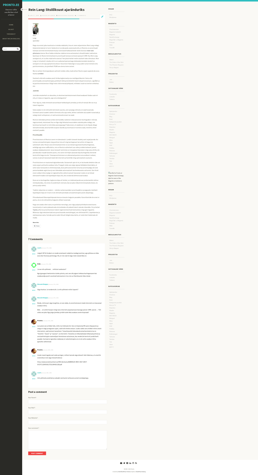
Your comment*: (33, 428)
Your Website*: (33, 418)
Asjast (11, 29)
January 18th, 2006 (48, 350)
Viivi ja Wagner (114, 67)
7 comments (81, 15)
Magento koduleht (115, 32)
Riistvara (112, 150)
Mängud (112, 137)
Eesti (110, 119)
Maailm (111, 129)
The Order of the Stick (116, 62)
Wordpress (112, 17)
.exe (110, 79)
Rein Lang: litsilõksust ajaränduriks (56, 9)
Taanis (35, 210)
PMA (110, 45)
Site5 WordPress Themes (124, 471)
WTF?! (111, 166)
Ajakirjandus (113, 111)
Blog (110, 116)
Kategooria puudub (66, 15)
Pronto (40, 321)
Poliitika (111, 148)
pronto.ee (11, 5)
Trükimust (11, 34)
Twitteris (112, 99)
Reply (33, 254)
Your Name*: (32, 398)
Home (11, 25)
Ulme (111, 164)
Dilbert (111, 59)
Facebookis (113, 94)
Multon (111, 82)
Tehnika (111, 158)
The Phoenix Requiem (116, 65)
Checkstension (114, 29)
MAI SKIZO (113, 135)
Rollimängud (113, 153)
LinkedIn (112, 97)
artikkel (41, 74)
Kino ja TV (112, 124)
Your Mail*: (31, 408)
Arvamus (112, 114)
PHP (110, 145)
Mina (110, 140)
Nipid (111, 143)
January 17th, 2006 (46, 248)
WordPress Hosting (141, 471)
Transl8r (112, 47)
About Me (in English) (11, 39)
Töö (110, 161)
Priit (38, 264)
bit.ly (110, 15)
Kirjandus (112, 127)
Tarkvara (112, 156)
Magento (112, 132)
